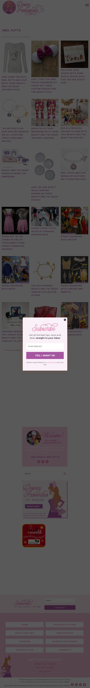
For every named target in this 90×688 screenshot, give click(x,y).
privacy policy (51, 362)
